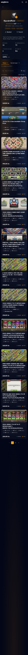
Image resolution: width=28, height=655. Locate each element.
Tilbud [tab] (5, 63)
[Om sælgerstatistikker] (20, 23)
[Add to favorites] (25, 78)
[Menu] (26, 2)
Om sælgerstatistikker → (7, 66)
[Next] (25, 83)
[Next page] (18, 442)
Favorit (21, 32)
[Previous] (3, 83)
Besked (9, 32)
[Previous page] (9, 442)
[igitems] (4, 2)
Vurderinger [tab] (15, 63)
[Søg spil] (22, 2)
